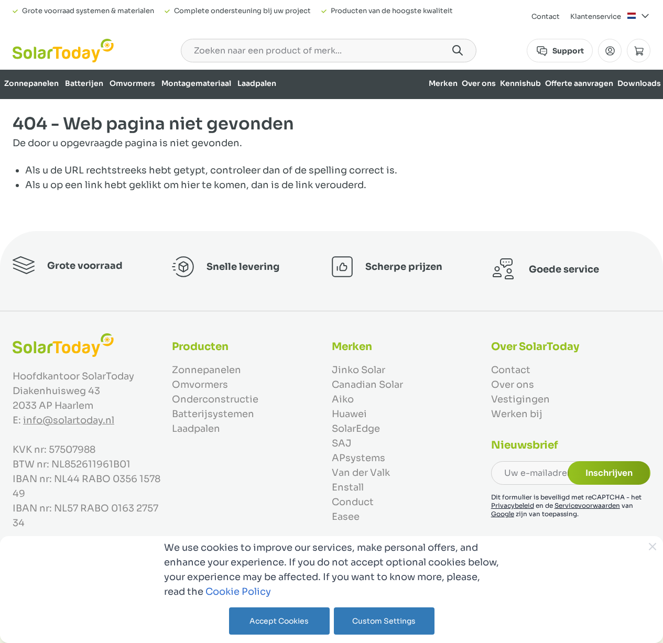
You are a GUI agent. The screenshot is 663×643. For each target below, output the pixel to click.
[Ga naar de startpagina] (63, 50)
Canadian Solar (367, 384)
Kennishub (520, 83)
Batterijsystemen (213, 414)
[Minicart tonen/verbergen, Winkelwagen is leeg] (638, 50)
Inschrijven (609, 472)
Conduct (353, 502)
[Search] (457, 50)
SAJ (342, 443)
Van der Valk (361, 472)
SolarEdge (356, 428)
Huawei (349, 414)
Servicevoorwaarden (587, 505)
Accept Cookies (279, 621)
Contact (545, 16)
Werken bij (516, 414)
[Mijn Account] (610, 50)
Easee (346, 516)
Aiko (343, 399)
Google (502, 514)
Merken (443, 83)
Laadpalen (256, 83)
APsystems (358, 458)
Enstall (348, 487)
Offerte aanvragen (579, 83)
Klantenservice (595, 16)
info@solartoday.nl (68, 420)
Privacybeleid (512, 505)
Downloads (639, 83)
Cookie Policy (238, 591)
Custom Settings (384, 621)
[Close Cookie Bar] (652, 546)
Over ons (479, 83)
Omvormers (132, 83)
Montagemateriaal (196, 83)
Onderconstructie (215, 399)
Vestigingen (520, 399)
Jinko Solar (358, 370)
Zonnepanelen (31, 83)
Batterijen (84, 83)
